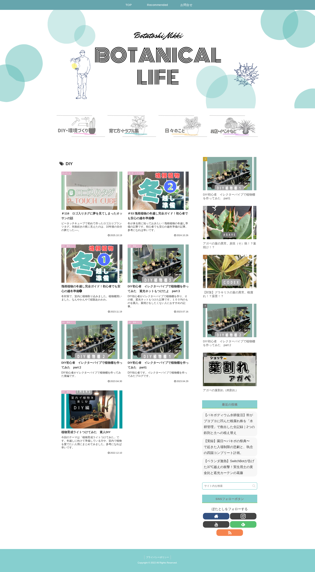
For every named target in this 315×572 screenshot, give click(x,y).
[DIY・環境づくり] (81, 129)
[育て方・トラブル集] (131, 129)
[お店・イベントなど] (234, 129)
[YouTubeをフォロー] (216, 524)
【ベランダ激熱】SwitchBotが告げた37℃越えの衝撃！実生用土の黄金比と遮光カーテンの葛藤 (229, 467)
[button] (254, 486)
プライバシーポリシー (157, 557)
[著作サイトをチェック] (216, 516)
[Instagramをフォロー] (243, 516)
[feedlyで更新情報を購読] (243, 524)
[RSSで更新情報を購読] (229, 532)
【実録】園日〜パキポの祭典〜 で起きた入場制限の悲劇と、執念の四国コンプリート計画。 (228, 447)
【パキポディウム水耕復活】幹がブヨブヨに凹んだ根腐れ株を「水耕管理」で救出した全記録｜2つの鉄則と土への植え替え (229, 424)
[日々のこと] (182, 129)
